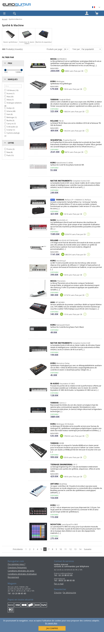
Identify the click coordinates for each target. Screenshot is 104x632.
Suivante (87, 549)
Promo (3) (10, 149)
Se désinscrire (69, 592)
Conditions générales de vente (21, 570)
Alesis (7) (10, 100)
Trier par (76, 49)
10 (61, 549)
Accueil (4, 19)
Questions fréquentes (17, 567)
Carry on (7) (11, 123)
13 (75, 549)
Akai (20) (10, 96)
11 (65, 549)
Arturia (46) (11, 111)
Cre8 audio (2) (12, 127)
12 (70, 549)
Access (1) (10, 93)
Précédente (18, 549)
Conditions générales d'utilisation (22, 574)
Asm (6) (9, 114)
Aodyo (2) (10, 108)
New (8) (9, 152)
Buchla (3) (10, 120)
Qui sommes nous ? (16, 564)
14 (80, 549)
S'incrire (57, 592)
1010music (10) (12, 90)
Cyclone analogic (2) (12, 134)
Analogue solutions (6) (13, 104)
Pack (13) (10, 155)
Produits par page (55, 49)
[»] (96, 7)
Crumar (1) (11, 130)
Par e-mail (59, 583)
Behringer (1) (12, 117)
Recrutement (13, 577)
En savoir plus (51, 623)
